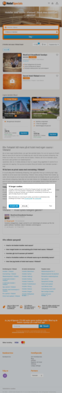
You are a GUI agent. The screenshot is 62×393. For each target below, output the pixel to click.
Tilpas (50, 206)
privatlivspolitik (29, 198)
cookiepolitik (38, 198)
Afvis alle (24, 206)
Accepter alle (14, 206)
